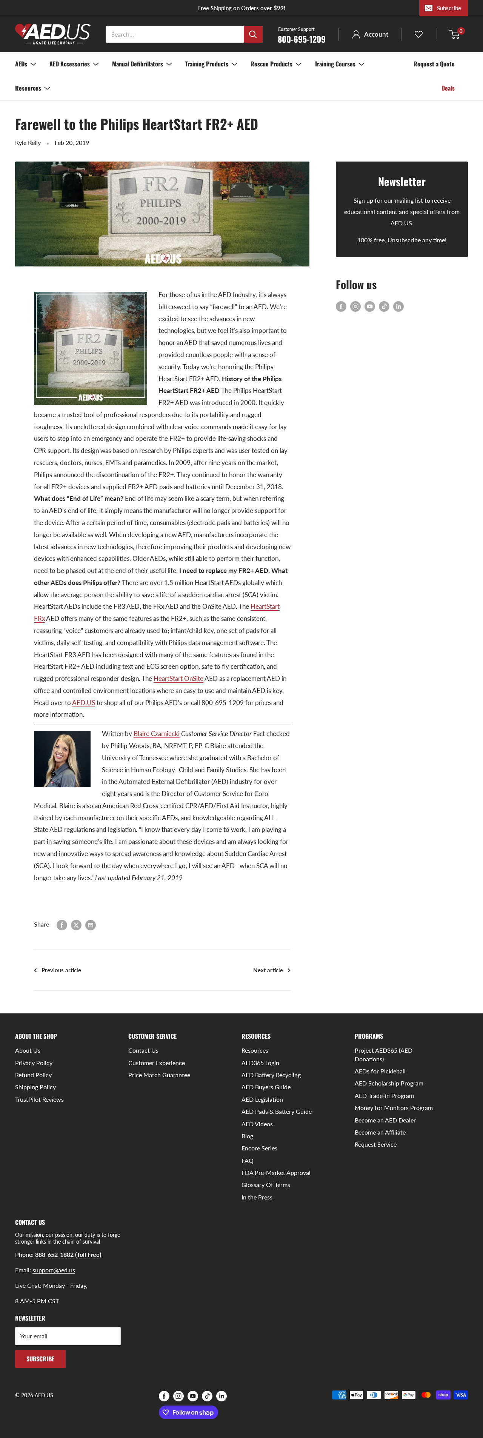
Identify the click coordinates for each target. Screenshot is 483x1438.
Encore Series (259, 1148)
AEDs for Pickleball (380, 1071)
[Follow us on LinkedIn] (398, 306)
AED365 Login (260, 1062)
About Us (27, 1050)
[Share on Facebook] (62, 924)
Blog (247, 1135)
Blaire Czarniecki (157, 733)
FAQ (248, 1160)
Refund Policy (33, 1074)
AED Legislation (262, 1099)
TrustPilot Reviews (39, 1099)
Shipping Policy (35, 1086)
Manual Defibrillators (137, 63)
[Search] (253, 34)
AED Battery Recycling (271, 1074)
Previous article (61, 970)
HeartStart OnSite (178, 678)
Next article (268, 970)
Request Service (376, 1144)
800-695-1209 (302, 34)
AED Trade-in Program (384, 1095)
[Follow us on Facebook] (341, 306)
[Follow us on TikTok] (384, 306)
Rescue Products (271, 63)
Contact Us (143, 1050)
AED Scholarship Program (389, 1083)
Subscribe (449, 8)
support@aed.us (53, 1269)
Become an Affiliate (380, 1132)
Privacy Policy (33, 1062)
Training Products (206, 63)
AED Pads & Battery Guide (277, 1111)
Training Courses (335, 63)
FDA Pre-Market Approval (276, 1172)
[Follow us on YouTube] (370, 306)
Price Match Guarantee (159, 1074)
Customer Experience (156, 1062)
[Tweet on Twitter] (76, 924)
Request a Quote (434, 63)
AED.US (83, 703)
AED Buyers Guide (266, 1086)
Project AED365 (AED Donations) (383, 1054)
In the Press (257, 1197)
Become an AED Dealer (385, 1120)
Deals (448, 87)
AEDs (21, 63)
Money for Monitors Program (394, 1107)
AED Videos (257, 1123)
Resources (28, 87)
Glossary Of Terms (266, 1184)
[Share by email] (90, 924)
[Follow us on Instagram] (355, 306)
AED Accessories (69, 63)
